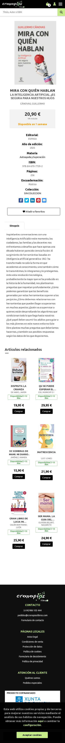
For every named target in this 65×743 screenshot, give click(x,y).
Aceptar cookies (32, 735)
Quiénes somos (32, 678)
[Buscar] (61, 12)
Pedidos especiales (32, 683)
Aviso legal (32, 637)
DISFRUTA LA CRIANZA (18, 388)
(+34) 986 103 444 (32, 610)
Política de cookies (33, 651)
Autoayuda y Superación (32, 157)
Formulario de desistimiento (32, 656)
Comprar (19, 411)
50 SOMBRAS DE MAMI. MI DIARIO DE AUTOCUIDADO (19, 453)
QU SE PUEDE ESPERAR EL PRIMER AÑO (46, 388)
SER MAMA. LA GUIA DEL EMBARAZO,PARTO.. (46, 518)
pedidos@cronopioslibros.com (32, 615)
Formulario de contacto (32, 620)
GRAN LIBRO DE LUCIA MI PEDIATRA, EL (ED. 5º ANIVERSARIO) (18, 520)
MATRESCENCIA (46, 452)
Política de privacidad (32, 661)
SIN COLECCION (32, 193)
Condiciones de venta (32, 641)
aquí (41, 720)
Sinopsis (14, 225)
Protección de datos (32, 646)
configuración (32, 724)
